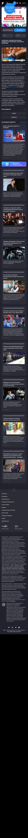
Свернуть (14, 490)
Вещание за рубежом (18, 528)
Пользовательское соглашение (8, 510)
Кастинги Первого (5, 504)
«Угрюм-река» (16, 567)
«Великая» (9, 568)
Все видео (4, 507)
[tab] (8, 30)
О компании (4, 493)
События (3, 518)
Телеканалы (12, 601)
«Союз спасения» (9, 567)
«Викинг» (22, 567)
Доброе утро (12, 86)
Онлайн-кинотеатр (6, 499)
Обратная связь (5, 512)
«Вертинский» (14, 568)
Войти (24, 3)
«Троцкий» (4, 568)
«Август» (12, 565)
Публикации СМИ (5, 521)
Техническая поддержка (7, 515)
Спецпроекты (4, 496)
